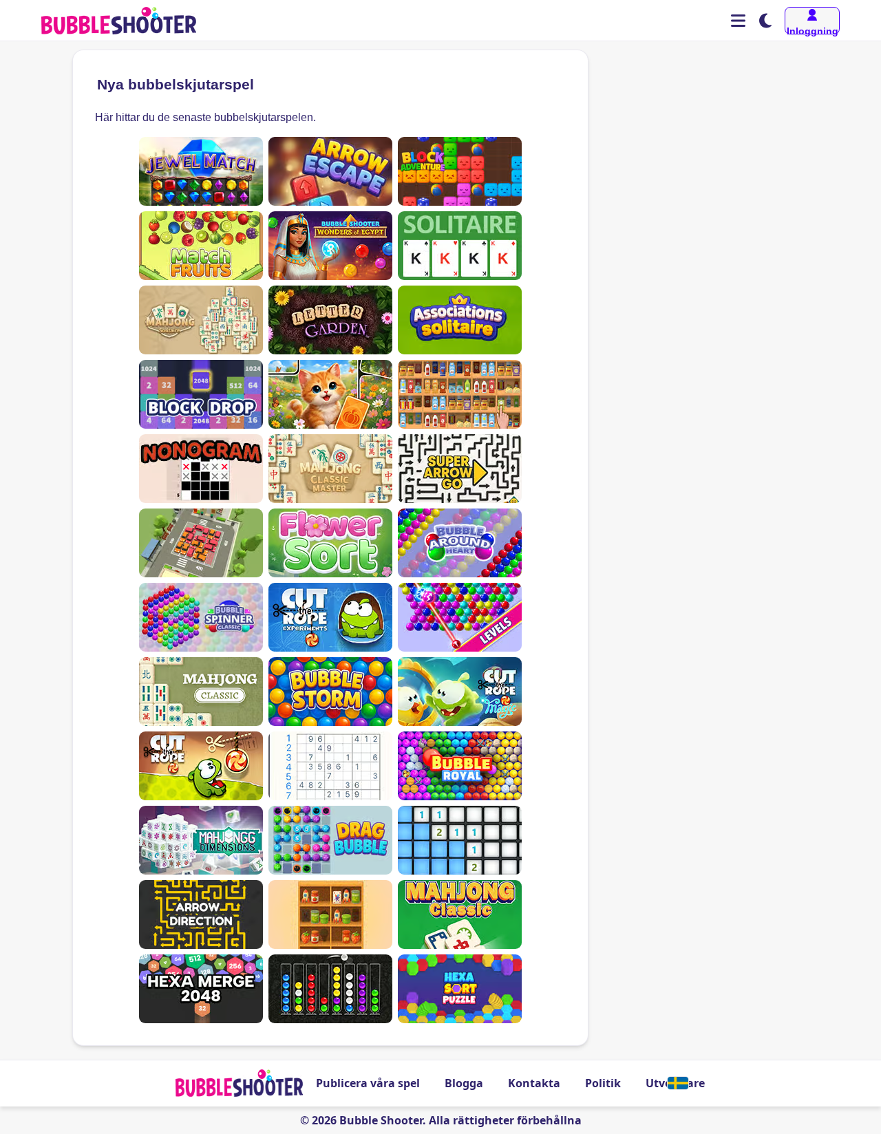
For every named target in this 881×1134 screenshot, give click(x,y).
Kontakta (534, 1083)
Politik (603, 1083)
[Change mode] (765, 20)
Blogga (464, 1083)
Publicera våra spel (368, 1083)
